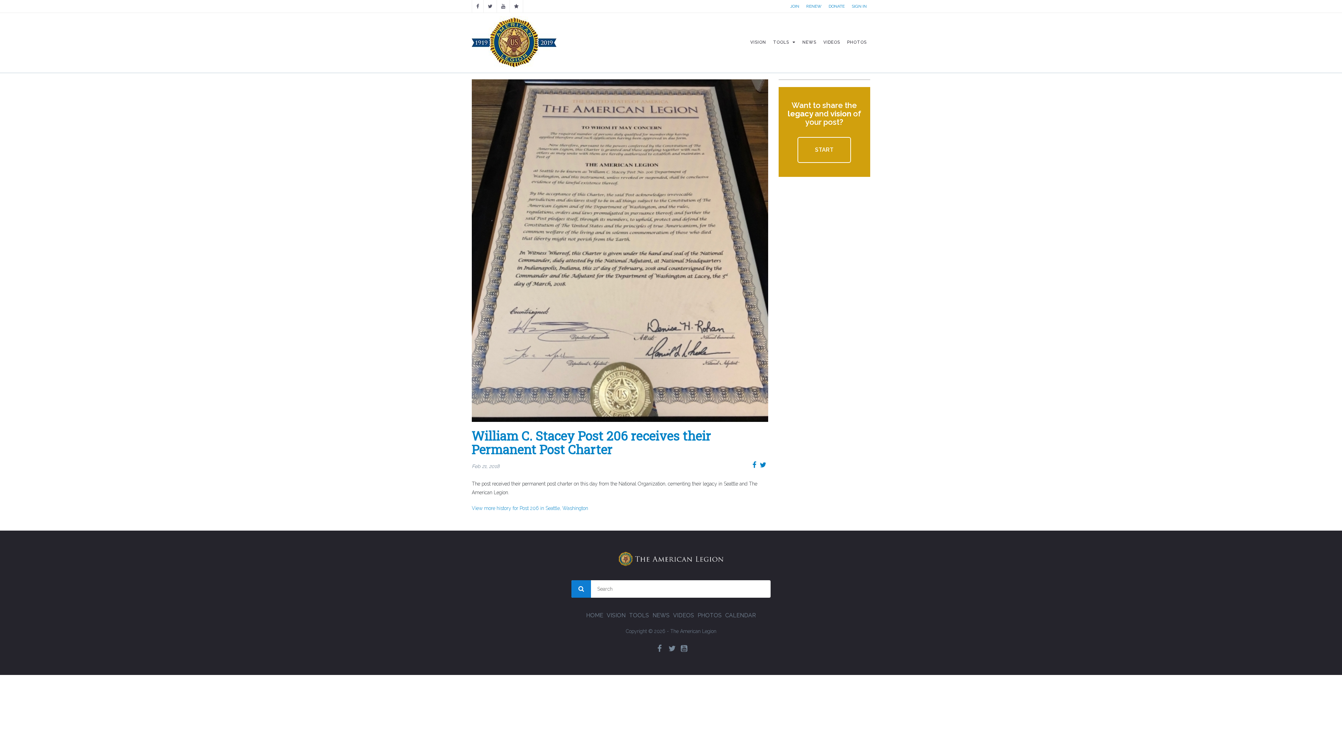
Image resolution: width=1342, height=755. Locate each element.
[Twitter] (672, 648)
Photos (710, 615)
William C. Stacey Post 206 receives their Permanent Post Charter (591, 442)
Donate (837, 6)
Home (594, 615)
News (661, 615)
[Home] (514, 42)
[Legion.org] (516, 6)
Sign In (859, 6)
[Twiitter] (490, 6)
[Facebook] (477, 6)
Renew (814, 6)
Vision (616, 615)
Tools (639, 615)
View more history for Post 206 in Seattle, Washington (530, 508)
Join (794, 6)
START (824, 149)
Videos (683, 615)
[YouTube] (503, 6)
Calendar (740, 615)
